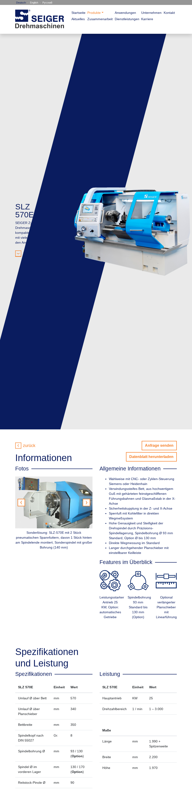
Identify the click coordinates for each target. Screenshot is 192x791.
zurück (29, 445)
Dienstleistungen (127, 19)
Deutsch (21, 2)
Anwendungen (125, 13)
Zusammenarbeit (100, 19)
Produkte (94, 13)
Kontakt (169, 13)
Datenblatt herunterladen (151, 457)
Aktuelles (78, 19)
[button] (86, 502)
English (34, 2)
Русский (47, 2)
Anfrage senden (159, 445)
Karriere (147, 19)
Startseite (78, 13)
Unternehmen (151, 13)
